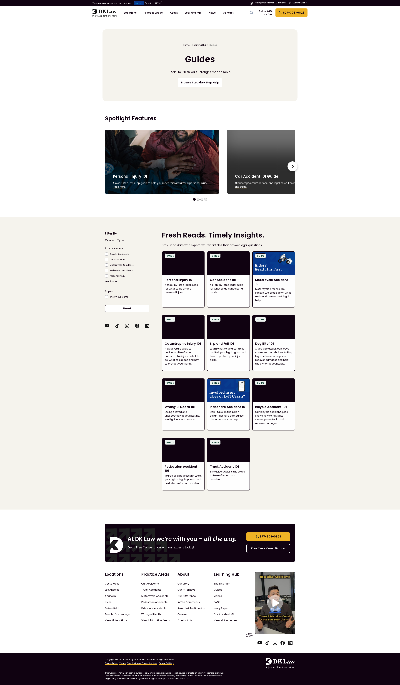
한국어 (158, 3)
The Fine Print (222, 583)
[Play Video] (275, 603)
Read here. (119, 187)
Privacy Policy (111, 663)
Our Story (183, 583)
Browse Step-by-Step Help (200, 82)
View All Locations (116, 620)
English (138, 3)
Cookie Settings (166, 663)
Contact (228, 13)
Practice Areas (153, 13)
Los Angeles (112, 590)
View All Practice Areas (155, 620)
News (212, 13)
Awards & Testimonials (191, 608)
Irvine (108, 602)
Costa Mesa (112, 583)
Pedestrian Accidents (154, 602)
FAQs (217, 602)
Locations (130, 13)
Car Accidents (150, 583)
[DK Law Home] (104, 13)
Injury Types (221, 608)
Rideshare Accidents (153, 608)
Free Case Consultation (268, 548)
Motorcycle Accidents (154, 596)
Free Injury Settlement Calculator (270, 2)
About (174, 13)
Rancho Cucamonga (117, 614)
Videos (218, 596)
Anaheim (110, 596)
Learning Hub (193, 13)
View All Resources (225, 620)
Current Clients (300, 2)
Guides (213, 45)
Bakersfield (111, 608)
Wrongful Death (151, 614)
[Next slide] (293, 166)
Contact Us (185, 620)
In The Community (189, 602)
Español (148, 3)
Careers (183, 614)
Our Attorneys (186, 590)
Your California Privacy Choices (142, 663)
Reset (127, 308)
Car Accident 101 (224, 614)
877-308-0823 (270, 536)
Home (186, 45)
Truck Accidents (151, 590)
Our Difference (187, 596)
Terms (122, 663)
